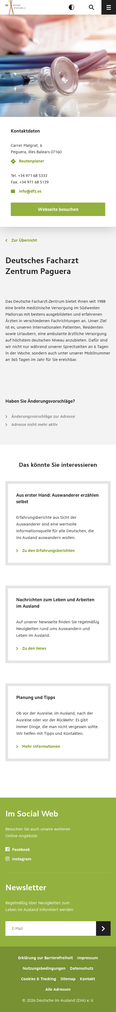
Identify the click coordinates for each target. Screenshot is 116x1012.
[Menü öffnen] (108, 7)
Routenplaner (31, 161)
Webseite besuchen (58, 209)
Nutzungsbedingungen (44, 968)
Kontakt (87, 978)
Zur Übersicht (24, 240)
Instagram (21, 859)
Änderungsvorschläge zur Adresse (43, 416)
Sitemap (68, 978)
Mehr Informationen (41, 746)
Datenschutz (81, 968)
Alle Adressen (58, 989)
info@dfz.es (30, 191)
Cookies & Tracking (38, 978)
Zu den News (34, 648)
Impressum (87, 957)
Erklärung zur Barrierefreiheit (45, 957)
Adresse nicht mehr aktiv (34, 424)
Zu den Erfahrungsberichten (48, 550)
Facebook (20, 849)
